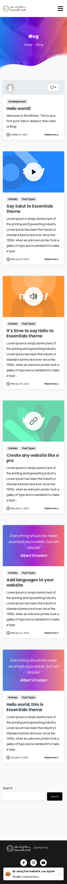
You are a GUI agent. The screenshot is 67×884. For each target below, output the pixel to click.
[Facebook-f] (23, 862)
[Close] (60, 874)
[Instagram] (33, 862)
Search (8, 788)
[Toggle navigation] (60, 8)
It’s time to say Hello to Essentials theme (30, 333)
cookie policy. (30, 876)
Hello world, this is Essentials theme (25, 707)
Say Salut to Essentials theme (30, 209)
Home (28, 45)
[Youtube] (43, 862)
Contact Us (41, 847)
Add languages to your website (30, 582)
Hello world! (19, 108)
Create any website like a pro (33, 458)
